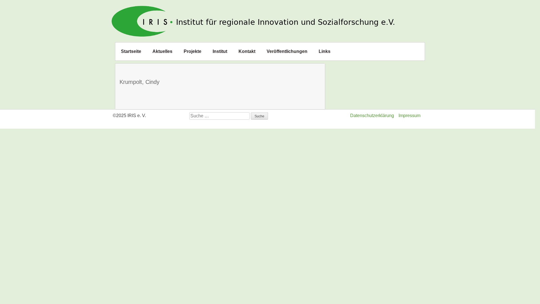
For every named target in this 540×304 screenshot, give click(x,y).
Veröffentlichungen (287, 51)
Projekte (192, 51)
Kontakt (246, 51)
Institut (220, 51)
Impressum (409, 115)
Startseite (131, 51)
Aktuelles (162, 51)
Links (324, 51)
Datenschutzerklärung (372, 115)
